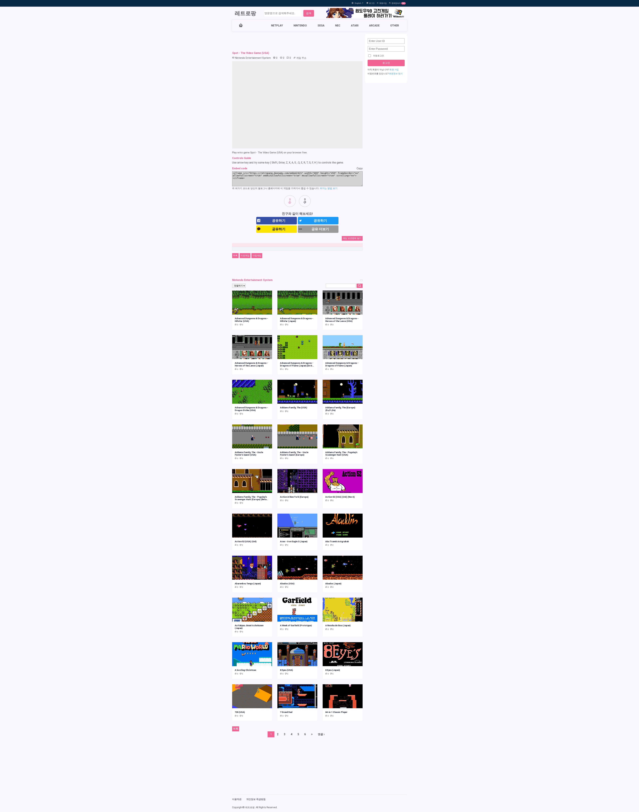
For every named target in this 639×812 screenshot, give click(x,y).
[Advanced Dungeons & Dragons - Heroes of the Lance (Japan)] (252, 347)
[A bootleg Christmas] (252, 654)
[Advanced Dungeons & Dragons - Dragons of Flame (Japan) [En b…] (297, 347)
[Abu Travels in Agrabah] (343, 526)
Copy (360, 168)
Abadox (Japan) (333, 583)
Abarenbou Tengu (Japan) (248, 583)
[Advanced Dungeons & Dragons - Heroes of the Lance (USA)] (343, 303)
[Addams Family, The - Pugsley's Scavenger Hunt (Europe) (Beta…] (252, 481)
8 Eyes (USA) (286, 670)
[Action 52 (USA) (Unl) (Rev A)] (343, 481)
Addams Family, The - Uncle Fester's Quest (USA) (249, 453)
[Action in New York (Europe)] (297, 481)
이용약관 (236, 799)
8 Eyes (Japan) (332, 670)
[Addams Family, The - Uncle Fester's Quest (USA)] (252, 436)
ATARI (354, 25)
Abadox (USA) (287, 583)
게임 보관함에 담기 (352, 238)
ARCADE (374, 25)
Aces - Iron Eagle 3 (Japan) (294, 541)
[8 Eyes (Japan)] (343, 654)
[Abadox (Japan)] (343, 568)
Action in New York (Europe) (294, 497)
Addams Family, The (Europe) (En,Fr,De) (340, 408)
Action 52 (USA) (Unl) (246, 541)
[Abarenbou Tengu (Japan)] (252, 568)
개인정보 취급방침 (256, 799)
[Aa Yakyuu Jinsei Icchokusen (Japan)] (252, 610)
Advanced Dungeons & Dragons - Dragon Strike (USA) (251, 408)
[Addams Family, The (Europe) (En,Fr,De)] (343, 392)
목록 (235, 255)
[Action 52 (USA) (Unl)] (252, 526)
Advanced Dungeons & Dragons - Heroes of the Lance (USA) (341, 319)
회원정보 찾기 (396, 73)
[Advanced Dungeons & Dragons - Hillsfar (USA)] (252, 303)
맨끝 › (321, 734)
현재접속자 (396, 3)
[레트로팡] (240, 25)
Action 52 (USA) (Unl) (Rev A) (340, 497)
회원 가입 (394, 69)
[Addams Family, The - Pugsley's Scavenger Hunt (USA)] (343, 436)
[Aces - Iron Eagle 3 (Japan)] (297, 526)
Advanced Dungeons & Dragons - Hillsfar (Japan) (296, 319)
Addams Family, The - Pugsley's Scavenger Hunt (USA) (341, 453)
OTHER (394, 25)
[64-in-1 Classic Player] (343, 696)
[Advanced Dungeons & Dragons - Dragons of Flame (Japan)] (343, 347)
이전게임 (245, 255)
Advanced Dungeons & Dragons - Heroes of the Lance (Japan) (251, 364)
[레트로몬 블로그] (365, 13)
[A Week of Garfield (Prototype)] (297, 610)
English (358, 3)
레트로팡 (245, 13)
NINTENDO (300, 25)
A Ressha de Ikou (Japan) (338, 625)
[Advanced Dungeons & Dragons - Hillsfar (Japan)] (297, 303)
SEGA (321, 25)
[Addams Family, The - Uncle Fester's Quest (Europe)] (297, 436)
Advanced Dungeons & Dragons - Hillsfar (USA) (251, 319)
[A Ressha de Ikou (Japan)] (343, 610)
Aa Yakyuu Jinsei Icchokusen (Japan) (249, 626)
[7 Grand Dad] (297, 696)
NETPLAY (277, 25)
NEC (337, 25)
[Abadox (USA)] (297, 568)
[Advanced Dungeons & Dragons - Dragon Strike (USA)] (252, 392)
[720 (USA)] (252, 696)
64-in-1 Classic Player (336, 712)
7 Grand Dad (286, 712)
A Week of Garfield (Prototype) (296, 625)
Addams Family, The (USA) (293, 407)
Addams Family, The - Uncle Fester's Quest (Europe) (294, 453)
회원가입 (383, 3)
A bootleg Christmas (245, 670)
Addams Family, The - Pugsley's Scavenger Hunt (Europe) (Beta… (251, 498)
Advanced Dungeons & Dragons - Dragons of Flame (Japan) (341, 364)
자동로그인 (378, 55)
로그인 (372, 3)
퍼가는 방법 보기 (328, 188)
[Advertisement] (297, 41)
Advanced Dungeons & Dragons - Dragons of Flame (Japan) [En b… (297, 364)
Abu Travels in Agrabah (337, 541)
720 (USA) (240, 712)
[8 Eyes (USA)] (297, 654)
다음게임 (257, 255)
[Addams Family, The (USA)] (297, 392)
